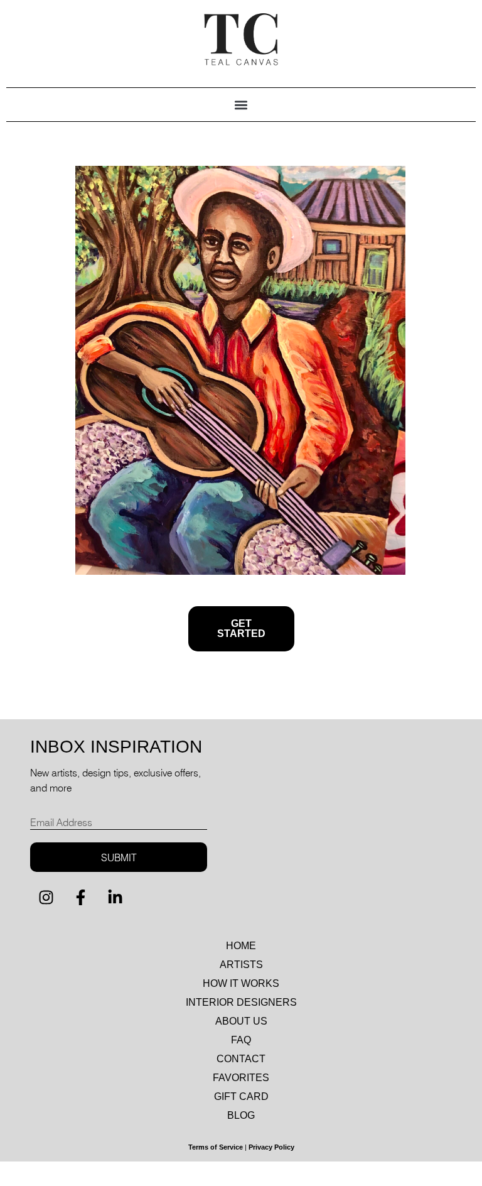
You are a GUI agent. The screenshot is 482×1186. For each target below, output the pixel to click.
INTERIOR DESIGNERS (241, 1002)
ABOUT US (241, 1021)
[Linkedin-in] (115, 897)
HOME (241, 945)
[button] (241, 104)
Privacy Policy (271, 1147)
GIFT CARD (241, 1096)
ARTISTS (241, 964)
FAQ (241, 1040)
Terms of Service (215, 1147)
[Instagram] (46, 897)
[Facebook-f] (80, 897)
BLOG (241, 1115)
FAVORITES (241, 1077)
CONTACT (241, 1058)
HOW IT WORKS (241, 983)
